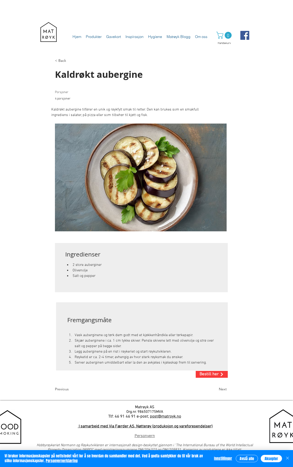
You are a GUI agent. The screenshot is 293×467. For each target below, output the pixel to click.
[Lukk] (287, 458)
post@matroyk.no (165, 416)
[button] (224, 35)
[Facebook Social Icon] (244, 35)
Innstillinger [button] (223, 458)
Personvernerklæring (62, 460)
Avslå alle (247, 458)
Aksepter (271, 458)
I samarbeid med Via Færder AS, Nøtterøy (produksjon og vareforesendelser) (145, 426)
